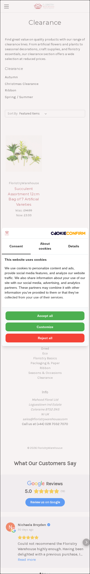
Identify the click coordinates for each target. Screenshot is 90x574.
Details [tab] (73, 246)
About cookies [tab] (45, 246)
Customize (45, 327)
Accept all (45, 316)
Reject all (45, 338)
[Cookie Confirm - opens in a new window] (68, 233)
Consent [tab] (16, 246)
